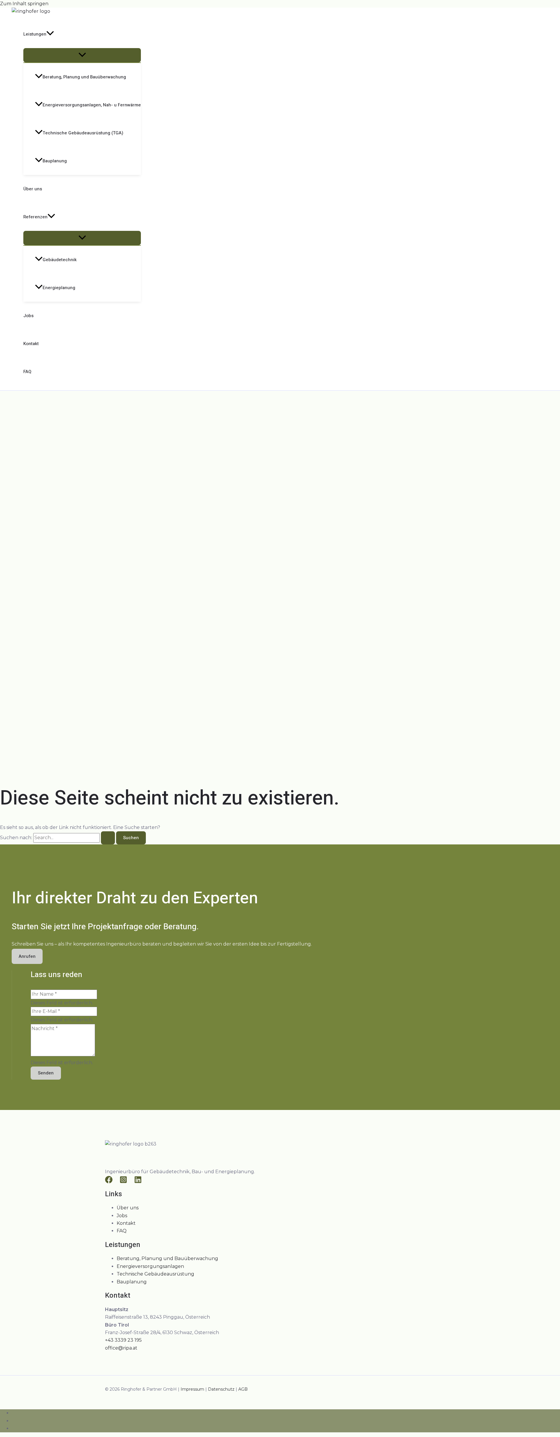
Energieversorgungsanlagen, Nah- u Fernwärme (92, 105)
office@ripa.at (121, 1348)
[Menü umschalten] (82, 55)
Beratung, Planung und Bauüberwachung (84, 77)
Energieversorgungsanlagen (150, 1266)
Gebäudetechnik (60, 260)
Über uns (32, 189)
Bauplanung (55, 161)
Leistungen (34, 34)
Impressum (192, 1389)
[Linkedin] (138, 1182)
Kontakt (31, 343)
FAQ (27, 371)
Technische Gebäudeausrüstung (155, 1274)
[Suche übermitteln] (108, 837)
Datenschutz (221, 1389)
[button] (50, 34)
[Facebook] (109, 1182)
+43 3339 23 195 (123, 1340)
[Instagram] (123, 1182)
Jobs (28, 315)
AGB (243, 1389)
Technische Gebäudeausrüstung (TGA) (83, 133)
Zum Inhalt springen (24, 3)
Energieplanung (59, 287)
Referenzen (35, 217)
